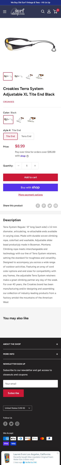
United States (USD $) (15, 408)
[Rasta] (31, 119)
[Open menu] (4, 11)
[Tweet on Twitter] (50, 205)
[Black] (8, 119)
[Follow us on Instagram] (17, 424)
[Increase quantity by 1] (35, 165)
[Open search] (43, 11)
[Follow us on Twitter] (11, 424)
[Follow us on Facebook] (5, 424)
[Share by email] (55, 205)
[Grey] (20, 119)
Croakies (8, 101)
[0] (55, 11)
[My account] (49, 11)
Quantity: (8, 165)
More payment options (30, 194)
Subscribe (13, 393)
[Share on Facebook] (38, 205)
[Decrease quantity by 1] (18, 165)
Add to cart (30, 177)
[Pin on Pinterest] (44, 205)
